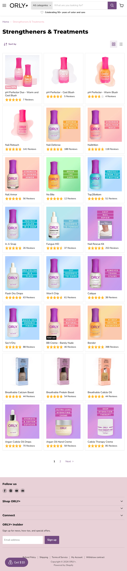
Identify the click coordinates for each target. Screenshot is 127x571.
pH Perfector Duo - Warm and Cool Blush (22, 94)
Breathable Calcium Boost (19, 392)
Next (68, 461)
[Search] (112, 5)
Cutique (92, 293)
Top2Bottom (94, 194)
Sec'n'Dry (10, 343)
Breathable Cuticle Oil (100, 392)
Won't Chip (52, 293)
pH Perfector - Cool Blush (60, 92)
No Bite (50, 194)
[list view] (121, 44)
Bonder (92, 343)
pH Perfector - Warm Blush (103, 92)
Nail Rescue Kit (96, 244)
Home (5, 21)
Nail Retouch (12, 145)
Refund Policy (29, 557)
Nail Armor (11, 194)
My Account (77, 557)
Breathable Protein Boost (60, 392)
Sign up (52, 540)
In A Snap (10, 244)
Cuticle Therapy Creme (100, 441)
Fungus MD (52, 244)
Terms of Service (60, 557)
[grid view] (113, 44)
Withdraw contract (95, 557)
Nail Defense (53, 145)
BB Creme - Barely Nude (60, 343)
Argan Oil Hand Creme (59, 441)
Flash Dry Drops (14, 293)
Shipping (44, 557)
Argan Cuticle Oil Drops (18, 441)
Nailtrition (93, 145)
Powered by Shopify (63, 565)
